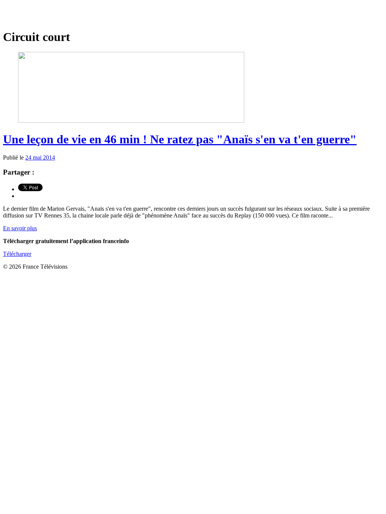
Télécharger (17, 254)
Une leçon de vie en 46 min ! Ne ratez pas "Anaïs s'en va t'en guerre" (180, 139)
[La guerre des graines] (193, 15)
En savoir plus (20, 228)
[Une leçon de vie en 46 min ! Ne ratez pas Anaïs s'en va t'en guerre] (131, 120)
